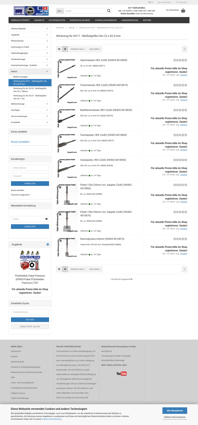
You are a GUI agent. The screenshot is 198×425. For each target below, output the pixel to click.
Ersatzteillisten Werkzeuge (113, 360)
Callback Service (18, 393)
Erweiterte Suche (30, 327)
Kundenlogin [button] (165, 2)
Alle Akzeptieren (175, 410)
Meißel (14, 71)
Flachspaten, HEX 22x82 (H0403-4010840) (103, 135)
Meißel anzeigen (20, 77)
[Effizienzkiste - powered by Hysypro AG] (31, 11)
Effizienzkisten (57, 20)
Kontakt (14, 356)
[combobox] (78, 49)
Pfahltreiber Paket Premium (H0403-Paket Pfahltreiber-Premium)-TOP (30, 279)
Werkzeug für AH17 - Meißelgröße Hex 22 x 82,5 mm (30, 82)
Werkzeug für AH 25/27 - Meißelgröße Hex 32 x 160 (29, 97)
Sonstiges (15, 110)
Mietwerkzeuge (17, 104)
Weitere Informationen (174, 417)
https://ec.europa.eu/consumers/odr (72, 397)
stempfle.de (106, 351)
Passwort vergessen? (20, 195)
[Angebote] (48, 244)
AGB (13, 377)
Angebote (39, 20)
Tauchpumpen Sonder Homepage (116, 356)
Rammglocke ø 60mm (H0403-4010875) (102, 238)
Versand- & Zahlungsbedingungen (25, 367)
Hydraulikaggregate (106, 20)
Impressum (16, 351)
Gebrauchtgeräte (20, 20)
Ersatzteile (15, 122)
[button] (151, 2)
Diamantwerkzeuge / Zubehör (24, 65)
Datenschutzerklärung (51, 419)
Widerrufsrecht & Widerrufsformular (26, 372)
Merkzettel (182, 2)
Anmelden (30, 183)
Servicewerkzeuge (19, 116)
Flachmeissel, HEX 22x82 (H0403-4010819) (104, 85)
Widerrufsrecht (17, 362)
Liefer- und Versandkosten (22, 382)
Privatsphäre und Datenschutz (24, 388)
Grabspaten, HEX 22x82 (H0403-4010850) (103, 159)
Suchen (30, 320)
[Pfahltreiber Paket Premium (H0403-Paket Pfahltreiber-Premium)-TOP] (30, 260)
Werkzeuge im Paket (80, 20)
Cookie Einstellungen (20, 398)
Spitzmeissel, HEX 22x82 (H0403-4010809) (103, 60)
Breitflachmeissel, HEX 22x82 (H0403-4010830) (106, 110)
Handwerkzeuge (129, 20)
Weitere (147, 20)
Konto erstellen (20, 141)
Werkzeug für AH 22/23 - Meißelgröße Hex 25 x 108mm (29, 89)
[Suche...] (109, 11)
